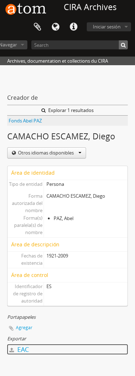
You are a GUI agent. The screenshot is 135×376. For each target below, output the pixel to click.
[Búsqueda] (123, 44)
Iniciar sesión (107, 26)
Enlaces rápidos (73, 27)
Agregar (24, 327)
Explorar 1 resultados (70, 110)
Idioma (55, 27)
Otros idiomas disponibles (46, 152)
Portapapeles (37, 27)
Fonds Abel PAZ (25, 120)
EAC (22, 349)
